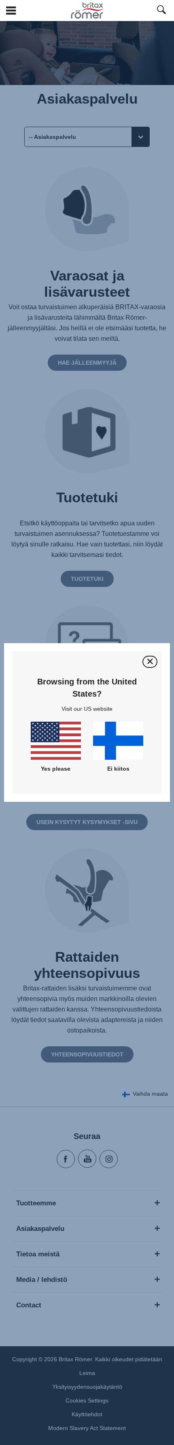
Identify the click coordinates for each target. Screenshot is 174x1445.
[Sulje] (150, 661)
